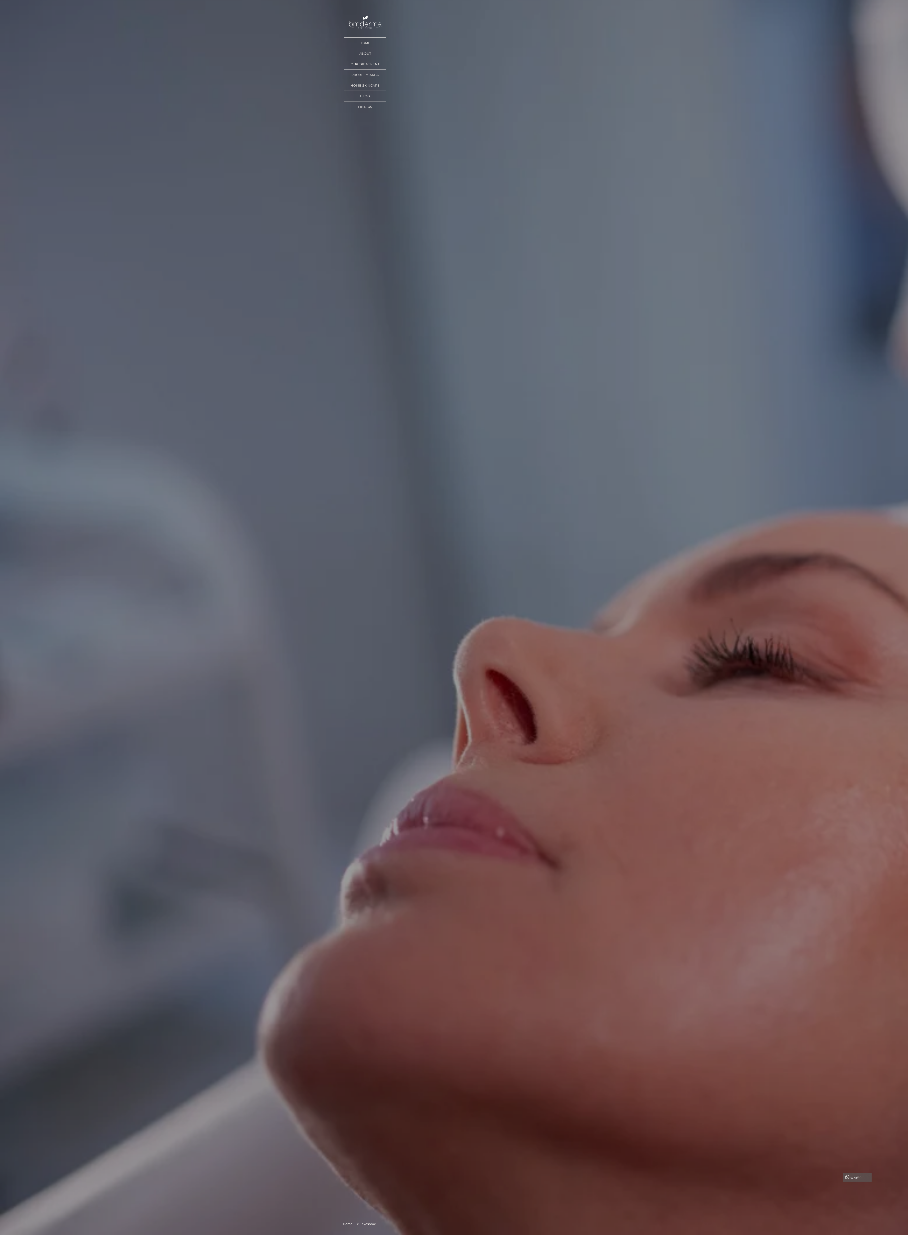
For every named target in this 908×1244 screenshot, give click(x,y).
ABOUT (365, 53)
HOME (365, 43)
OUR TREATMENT (365, 64)
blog (365, 96)
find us (365, 107)
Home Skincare (365, 85)
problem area (365, 75)
